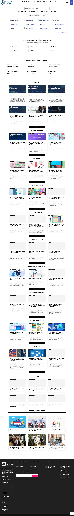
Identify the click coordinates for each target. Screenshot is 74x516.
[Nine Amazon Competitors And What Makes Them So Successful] (37, 164)
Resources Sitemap (5, 509)
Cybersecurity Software (30, 24)
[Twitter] (68, 2)
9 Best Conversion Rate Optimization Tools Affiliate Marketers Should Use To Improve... (37, 225)
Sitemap (3, 507)
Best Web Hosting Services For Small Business (16, 333)
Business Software (25, 1)
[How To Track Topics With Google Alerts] (37, 245)
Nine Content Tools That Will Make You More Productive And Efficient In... (56, 225)
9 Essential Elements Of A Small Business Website (16, 430)
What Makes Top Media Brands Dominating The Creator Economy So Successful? (17, 359)
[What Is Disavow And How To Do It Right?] (17, 272)
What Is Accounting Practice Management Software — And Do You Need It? (17, 116)
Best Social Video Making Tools (50, 467)
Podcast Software (15, 50)
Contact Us (3, 501)
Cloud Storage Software (44, 20)
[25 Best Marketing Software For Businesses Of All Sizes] (37, 398)
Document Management (59, 24)
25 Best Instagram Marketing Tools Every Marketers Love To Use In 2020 (56, 359)
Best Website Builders (33, 466)
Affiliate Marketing (12, 215)
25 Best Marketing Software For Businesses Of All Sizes (36, 405)
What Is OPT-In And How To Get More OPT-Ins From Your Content (17, 198)
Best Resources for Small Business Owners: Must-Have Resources (17, 448)
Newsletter (51, 1)
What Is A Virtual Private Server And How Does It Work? (36, 333)
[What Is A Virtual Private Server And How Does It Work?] (37, 327)
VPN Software (33, 50)
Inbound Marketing (12, 242)
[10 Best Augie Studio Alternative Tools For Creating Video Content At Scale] (37, 136)
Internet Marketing (63, 470)
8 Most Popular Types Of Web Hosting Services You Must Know (56, 333)
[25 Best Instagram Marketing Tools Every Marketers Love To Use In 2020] (56, 352)
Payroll (12, 28)
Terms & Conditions (5, 503)
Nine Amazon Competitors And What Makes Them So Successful (36, 171)
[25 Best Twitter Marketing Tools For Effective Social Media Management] (56, 298)
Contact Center (14, 24)
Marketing (49, 242)
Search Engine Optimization (13, 269)
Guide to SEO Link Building (64, 477)
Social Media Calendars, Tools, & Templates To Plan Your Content (36, 359)
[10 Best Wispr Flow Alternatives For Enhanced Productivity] (17, 136)
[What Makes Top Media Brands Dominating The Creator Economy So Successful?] (17, 352)
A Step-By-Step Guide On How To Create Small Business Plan (56, 430)
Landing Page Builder (53, 50)
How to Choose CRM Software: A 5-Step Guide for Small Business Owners (36, 95)
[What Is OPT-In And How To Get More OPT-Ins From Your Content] (17, 191)
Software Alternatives (12, 133)
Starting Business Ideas (64, 473)
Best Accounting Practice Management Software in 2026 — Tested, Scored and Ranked (56, 95)
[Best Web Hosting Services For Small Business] (17, 327)
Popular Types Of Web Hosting (50, 466)
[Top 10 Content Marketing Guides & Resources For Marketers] (56, 191)
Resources (38, 1)
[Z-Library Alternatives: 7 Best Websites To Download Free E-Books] (56, 136)
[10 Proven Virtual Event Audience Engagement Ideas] (17, 164)
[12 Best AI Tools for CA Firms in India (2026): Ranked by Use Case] (37, 109)
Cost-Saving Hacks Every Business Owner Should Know (36, 430)
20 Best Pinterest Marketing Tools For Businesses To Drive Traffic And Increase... (17, 405)
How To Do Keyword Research (35, 278)
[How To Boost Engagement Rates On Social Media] (17, 298)
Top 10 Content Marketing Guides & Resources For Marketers (56, 198)
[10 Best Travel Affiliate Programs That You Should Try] (17, 218)
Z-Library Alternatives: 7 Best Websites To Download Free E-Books (55, 143)
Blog (56, 1)
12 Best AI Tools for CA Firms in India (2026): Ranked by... (36, 116)
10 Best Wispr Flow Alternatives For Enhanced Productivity (17, 143)
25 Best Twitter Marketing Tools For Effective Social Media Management (55, 305)
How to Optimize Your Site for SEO (65, 475)
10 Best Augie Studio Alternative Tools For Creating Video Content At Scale (37, 143)
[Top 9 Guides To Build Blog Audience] (37, 191)
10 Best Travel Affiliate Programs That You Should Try (17, 225)
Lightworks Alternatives (19, 466)
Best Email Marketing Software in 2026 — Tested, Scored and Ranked (17, 95)
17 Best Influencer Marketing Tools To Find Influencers (17, 252)
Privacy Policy (4, 502)
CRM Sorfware (57, 20)
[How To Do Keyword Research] (37, 272)
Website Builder (53, 46)
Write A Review (4, 505)
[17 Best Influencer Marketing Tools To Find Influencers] (17, 245)
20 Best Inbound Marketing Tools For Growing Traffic (56, 252)
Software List (4, 506)
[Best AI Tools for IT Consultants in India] (56, 109)
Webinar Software (34, 46)
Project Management (29, 28)
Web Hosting (14, 46)
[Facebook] (66, 2)
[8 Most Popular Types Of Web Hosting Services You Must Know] (56, 327)
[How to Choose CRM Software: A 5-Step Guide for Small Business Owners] (37, 89)
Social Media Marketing (12, 295)
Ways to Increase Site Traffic (65, 466)
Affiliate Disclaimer (5, 510)
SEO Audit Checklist (63, 467)
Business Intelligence (29, 20)
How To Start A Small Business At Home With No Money (56, 448)
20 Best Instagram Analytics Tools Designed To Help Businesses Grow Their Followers (37, 305)
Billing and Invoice (58, 28)
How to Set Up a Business (64, 471)
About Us (3, 499)
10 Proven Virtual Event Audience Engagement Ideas (17, 171)
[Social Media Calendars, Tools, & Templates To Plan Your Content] (37, 352)
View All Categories (61, 32)
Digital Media (11, 349)
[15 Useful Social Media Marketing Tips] (56, 398)
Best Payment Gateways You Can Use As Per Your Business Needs (55, 171)
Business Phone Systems (15, 20)
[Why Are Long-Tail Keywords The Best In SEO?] (56, 272)
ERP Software (42, 24)
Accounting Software (44, 28)
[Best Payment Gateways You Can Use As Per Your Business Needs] (56, 164)
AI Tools (32, 1)
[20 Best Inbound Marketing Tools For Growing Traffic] (56, 245)
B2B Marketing (11, 161)
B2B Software (11, 106)
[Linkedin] (69, 2)
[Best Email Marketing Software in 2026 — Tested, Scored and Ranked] (17, 89)
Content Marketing (12, 188)
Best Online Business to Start (65, 474)
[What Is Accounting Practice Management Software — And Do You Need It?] (17, 109)
